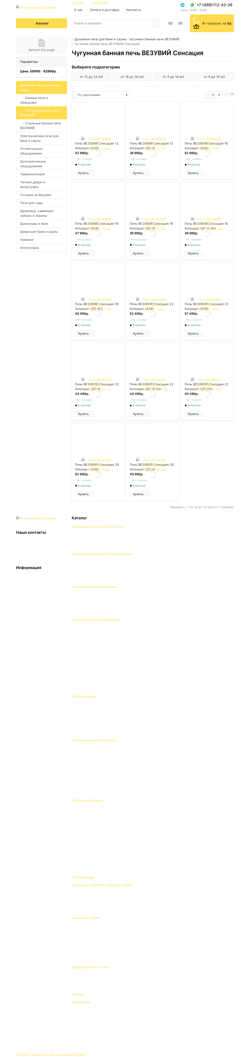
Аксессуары (29, 248)
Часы (76, 1026)
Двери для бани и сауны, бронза (97, 975)
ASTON (77, 3)
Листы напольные (85, 671)
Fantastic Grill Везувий (89, 836)
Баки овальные (83, 947)
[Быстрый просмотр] (94, 173)
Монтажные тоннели (88, 781)
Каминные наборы (86, 898)
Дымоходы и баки (34, 224)
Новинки (27, 240)
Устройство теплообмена (91, 655)
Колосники (80, 792)
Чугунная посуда (84, 846)
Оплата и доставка (104, 10)
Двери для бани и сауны (39, 232)
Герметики (80, 731)
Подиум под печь (85, 682)
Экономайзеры (83, 660)
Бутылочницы (82, 1037)
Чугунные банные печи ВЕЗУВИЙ (97, 540)
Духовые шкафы (84, 748)
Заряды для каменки (88, 666)
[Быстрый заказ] (92, 173)
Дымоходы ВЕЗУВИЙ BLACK (93, 926)
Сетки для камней (86, 644)
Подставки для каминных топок (97, 633)
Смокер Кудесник (85, 830)
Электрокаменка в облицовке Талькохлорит (106, 562)
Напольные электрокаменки (94, 573)
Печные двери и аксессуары (32, 184)
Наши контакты (28, 598)
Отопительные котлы (88, 600)
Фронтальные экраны (88, 627)
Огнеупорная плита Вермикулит (96, 721)
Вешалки (78, 1021)
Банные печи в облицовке (92, 534)
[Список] (225, 94)
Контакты (133, 10)
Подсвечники (82, 1043)
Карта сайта (25, 609)
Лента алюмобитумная (89, 710)
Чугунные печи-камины (90, 595)
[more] (149, 173)
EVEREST (100, 3)
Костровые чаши (85, 863)
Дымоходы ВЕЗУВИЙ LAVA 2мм (96, 936)
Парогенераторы (85, 677)
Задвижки (79, 775)
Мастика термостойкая (90, 715)
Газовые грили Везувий (90, 808)
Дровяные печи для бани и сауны (41, 87)
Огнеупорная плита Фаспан (93, 726)
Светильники (82, 1015)
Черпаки (78, 1032)
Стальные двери (84, 753)
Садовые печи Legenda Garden (95, 825)
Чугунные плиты (84, 770)
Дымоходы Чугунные (88, 942)
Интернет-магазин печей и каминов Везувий (51, 1055)
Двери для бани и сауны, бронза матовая (104, 980)
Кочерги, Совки (84, 909)
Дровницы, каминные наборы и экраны (36, 213)
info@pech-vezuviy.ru (34, 549)
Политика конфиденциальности (40, 587)
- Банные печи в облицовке (34, 100)
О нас (78, 10)
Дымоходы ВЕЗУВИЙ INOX (92, 931)
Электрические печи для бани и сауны (39, 138)
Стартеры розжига (86, 841)
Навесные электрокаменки (93, 567)
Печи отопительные (87, 611)
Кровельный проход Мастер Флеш (98, 704)
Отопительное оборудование (31, 151)
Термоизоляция (32, 174)
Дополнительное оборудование (33, 163)
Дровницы (80, 893)
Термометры (82, 759)
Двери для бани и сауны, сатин (96, 986)
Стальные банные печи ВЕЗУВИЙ (97, 545)
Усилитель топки (85, 649)
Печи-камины (82, 606)
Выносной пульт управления (93, 578)
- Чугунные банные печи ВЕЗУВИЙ (40, 113)
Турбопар (79, 638)
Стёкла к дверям (85, 786)
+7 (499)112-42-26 (214, 5)
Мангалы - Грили (85, 819)
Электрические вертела (90, 852)
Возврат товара (28, 604)
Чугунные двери (84, 764)
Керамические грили (88, 814)
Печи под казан (84, 868)
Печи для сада (31, 203)
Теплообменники (85, 958)
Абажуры (79, 1010)
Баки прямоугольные (88, 953)
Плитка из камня (85, 688)
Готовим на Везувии (35, 195)
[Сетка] (229, 94)
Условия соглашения (32, 593)
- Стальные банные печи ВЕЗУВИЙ (40, 125)
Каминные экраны (86, 904)
